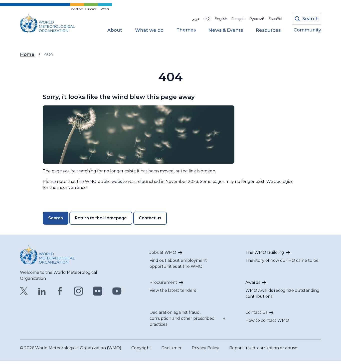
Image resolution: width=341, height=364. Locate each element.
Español (275, 18)
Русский (256, 18)
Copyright (141, 348)
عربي (195, 18)
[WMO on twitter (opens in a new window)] (24, 291)
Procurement (163, 282)
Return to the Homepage (101, 218)
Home (27, 54)
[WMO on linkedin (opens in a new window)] (42, 291)
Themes (186, 30)
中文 (206, 18)
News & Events (225, 30)
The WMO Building (264, 252)
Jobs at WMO (163, 252)
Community (307, 30)
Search (55, 218)
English (220, 18)
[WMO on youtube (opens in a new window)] (117, 291)
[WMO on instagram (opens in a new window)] (78, 291)
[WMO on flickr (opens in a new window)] (97, 291)
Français (238, 18)
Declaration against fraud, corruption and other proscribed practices (182, 318)
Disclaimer (171, 348)
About (114, 30)
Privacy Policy (205, 348)
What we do (149, 30)
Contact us (150, 218)
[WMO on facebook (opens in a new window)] (60, 291)
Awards (252, 282)
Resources (268, 30)
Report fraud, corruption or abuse (263, 348)
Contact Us (256, 312)
